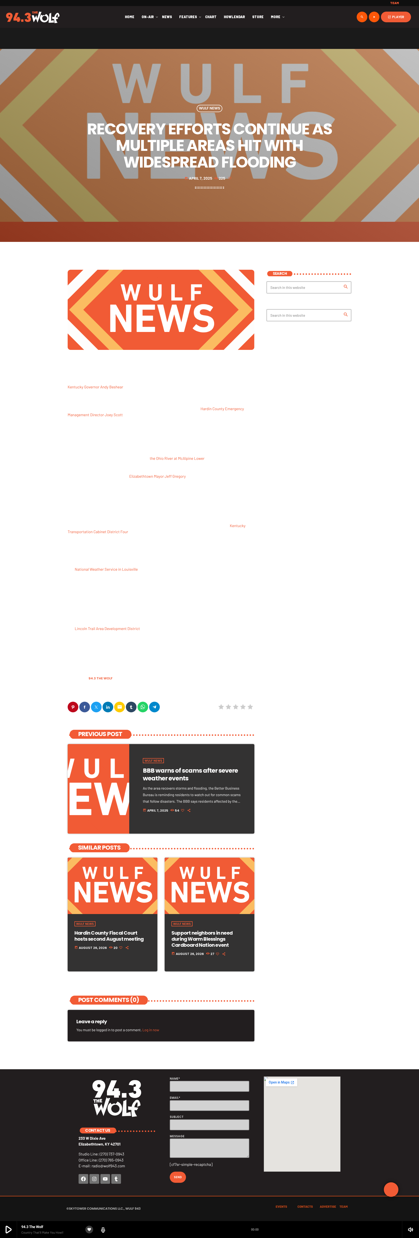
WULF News (209, 108)
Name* (175, 1079)
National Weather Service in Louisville (106, 569)
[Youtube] (105, 1179)
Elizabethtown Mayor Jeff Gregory (157, 476)
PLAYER (396, 17)
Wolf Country (81, 690)
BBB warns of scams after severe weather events (190, 774)
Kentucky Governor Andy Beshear (95, 387)
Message (177, 1136)
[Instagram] (94, 1179)
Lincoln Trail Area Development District (107, 628)
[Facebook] (83, 1179)
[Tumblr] (116, 1179)
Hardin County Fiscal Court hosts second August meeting (109, 936)
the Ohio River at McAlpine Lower (177, 458)
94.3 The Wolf (101, 678)
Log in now (150, 1030)
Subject (177, 1117)
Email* (175, 1098)
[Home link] (33, 17)
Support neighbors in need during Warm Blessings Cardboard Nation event (202, 939)
